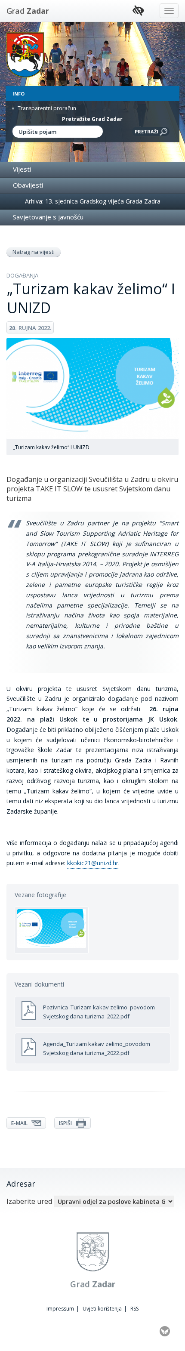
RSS (134, 1308)
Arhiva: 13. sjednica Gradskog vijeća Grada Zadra (92, 201)
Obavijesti (28, 185)
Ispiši (66, 1123)
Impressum (60, 1308)
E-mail (20, 1123)
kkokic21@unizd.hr (92, 863)
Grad (27, 11)
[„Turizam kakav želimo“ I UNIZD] (52, 930)
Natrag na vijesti (33, 252)
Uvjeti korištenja (102, 1308)
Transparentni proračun (46, 108)
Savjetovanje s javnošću (48, 217)
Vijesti (22, 169)
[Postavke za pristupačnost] (138, 11)
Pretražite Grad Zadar (92, 119)
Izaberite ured (29, 1201)
